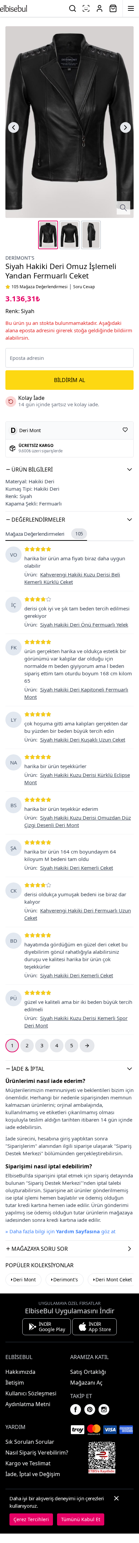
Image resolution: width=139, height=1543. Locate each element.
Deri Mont (24, 1279)
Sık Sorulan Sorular (29, 1441)
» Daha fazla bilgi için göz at (60, 1231)
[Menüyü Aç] (131, 8)
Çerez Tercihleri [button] (31, 1519)
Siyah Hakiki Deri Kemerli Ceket (76, 867)
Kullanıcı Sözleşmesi (30, 1393)
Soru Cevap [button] (84, 287)
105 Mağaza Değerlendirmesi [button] (39, 287)
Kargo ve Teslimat (28, 1463)
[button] (69, 469)
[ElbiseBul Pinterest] (89, 1409)
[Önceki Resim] (13, 127)
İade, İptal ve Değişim (32, 1474)
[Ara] (72, 8)
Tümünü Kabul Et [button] (80, 1519)
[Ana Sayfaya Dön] (13, 8)
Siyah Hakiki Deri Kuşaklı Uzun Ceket (82, 739)
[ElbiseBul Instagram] (104, 1409)
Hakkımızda (20, 1372)
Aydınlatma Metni (27, 1404)
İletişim (14, 1382)
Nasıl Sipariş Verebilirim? (36, 1452)
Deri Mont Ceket (113, 1279)
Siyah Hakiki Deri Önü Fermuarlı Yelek (84, 624)
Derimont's (19, 258)
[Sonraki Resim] (125, 127)
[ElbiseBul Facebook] (75, 1409)
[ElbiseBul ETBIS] (101, 1457)
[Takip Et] (125, 429)
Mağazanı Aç (86, 1382)
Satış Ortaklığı (88, 1372)
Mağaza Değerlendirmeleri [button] (44, 533)
